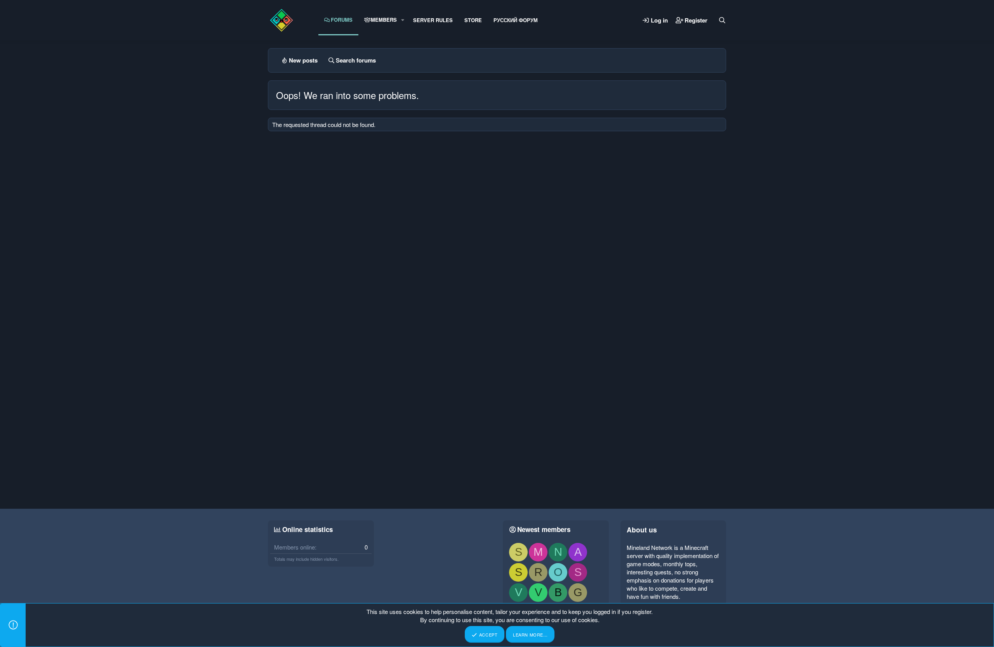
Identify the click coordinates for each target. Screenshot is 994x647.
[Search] (722, 20)
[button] (403, 20)
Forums (342, 19)
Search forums (356, 60)
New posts (303, 60)
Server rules (433, 20)
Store (473, 20)
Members (384, 19)
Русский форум (516, 20)
